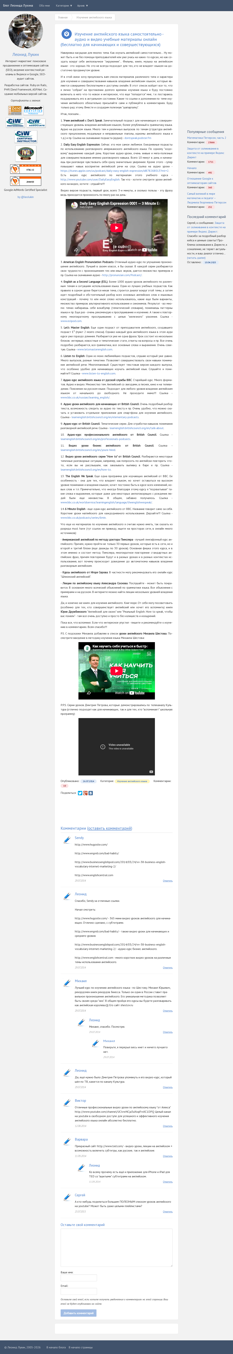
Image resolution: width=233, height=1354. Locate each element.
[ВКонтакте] (90, 793)
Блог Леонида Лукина (18, 5)
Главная (63, 17)
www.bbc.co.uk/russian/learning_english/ (85, 397)
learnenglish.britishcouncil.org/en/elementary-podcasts (105, 417)
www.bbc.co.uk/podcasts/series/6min (83, 517)
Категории (62, 5)
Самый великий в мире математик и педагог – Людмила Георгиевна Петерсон (206, 198)
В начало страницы (81, 1347)
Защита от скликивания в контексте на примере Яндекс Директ (205, 153)
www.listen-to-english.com (98, 373)
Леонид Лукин (16, 1347)
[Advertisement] (117, 810)
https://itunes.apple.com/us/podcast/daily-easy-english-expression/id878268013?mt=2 (115, 170)
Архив (81, 5)
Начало (192, 168)
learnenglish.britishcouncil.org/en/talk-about (137, 428)
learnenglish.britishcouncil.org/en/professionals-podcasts (95, 439)
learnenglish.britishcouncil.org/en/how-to (86, 469)
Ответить (168, 880)
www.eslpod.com (71, 321)
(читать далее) (196, 258)
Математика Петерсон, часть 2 (206, 137)
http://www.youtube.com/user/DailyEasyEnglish (90, 179)
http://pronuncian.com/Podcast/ (122, 275)
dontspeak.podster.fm (138, 138)
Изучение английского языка (132, 781)
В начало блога (56, 1347)
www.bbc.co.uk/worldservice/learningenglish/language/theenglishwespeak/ (106, 502)
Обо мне (44, 5)
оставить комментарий (109, 828)
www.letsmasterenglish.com (94, 349)
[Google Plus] (85, 793)
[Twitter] (80, 793)
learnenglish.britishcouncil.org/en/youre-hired (88, 450)
